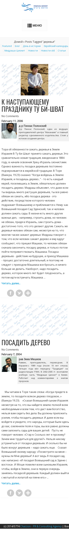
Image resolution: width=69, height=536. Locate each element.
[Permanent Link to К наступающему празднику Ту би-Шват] (34, 94)
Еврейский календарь (56, 46)
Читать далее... (10, 283)
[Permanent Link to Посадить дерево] (34, 335)
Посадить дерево (25, 342)
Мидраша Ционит (14, 50)
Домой (18, 41)
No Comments (10, 116)
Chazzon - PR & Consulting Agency (41, 526)
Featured (7, 46)
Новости (33, 50)
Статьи (62, 50)
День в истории (32, 46)
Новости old (48, 50)
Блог (17, 46)
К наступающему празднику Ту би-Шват (32, 105)
